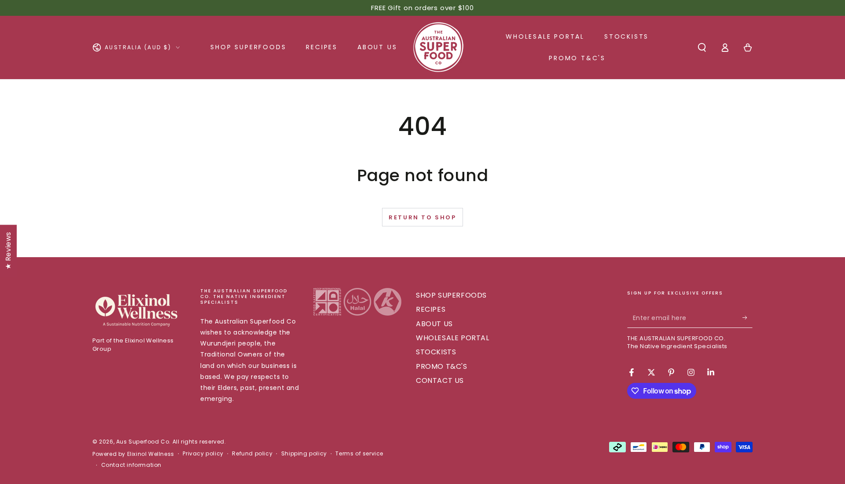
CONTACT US (440, 380)
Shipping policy (304, 453)
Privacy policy (203, 453)
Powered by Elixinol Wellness (133, 454)
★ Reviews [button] (8, 250)
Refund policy (252, 453)
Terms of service (359, 453)
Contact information (131, 465)
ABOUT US (434, 324)
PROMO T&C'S (441, 366)
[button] (702, 47)
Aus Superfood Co (142, 441)
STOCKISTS (436, 352)
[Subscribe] (747, 318)
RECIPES (430, 309)
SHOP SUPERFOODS (451, 295)
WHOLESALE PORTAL (452, 338)
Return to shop (422, 217)
